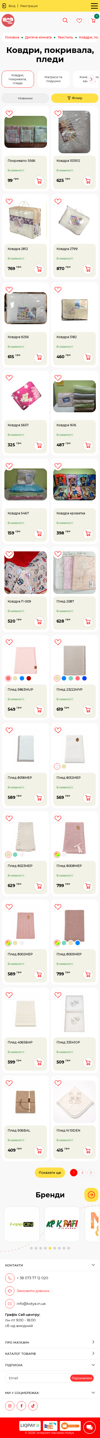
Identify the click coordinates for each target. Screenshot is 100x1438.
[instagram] (9, 1405)
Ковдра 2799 (66, 249)
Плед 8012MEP (68, 778)
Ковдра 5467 (18, 513)
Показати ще (50, 1173)
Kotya (69, 1433)
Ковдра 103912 (68, 161)
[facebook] (21, 1405)
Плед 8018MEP (20, 778)
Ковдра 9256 (18, 337)
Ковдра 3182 (66, 337)
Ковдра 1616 (66, 425)
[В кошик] (39, 181)
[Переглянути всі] (91, 1195)
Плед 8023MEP (20, 866)
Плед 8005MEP (68, 954)
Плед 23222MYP (69, 690)
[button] (8, 79)
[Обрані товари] (79, 20)
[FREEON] (22, 1224)
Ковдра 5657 (18, 425)
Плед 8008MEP (69, 866)
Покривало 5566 (22, 161)
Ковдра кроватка (70, 513)
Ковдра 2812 (18, 249)
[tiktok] (33, 1405)
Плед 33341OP (68, 1042)
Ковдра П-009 (19, 601)
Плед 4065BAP (20, 1042)
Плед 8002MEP (20, 954)
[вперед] (91, 1172)
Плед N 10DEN (68, 1130)
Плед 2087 (65, 601)
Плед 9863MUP (20, 690)
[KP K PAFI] (62, 1224)
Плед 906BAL (19, 1130)
